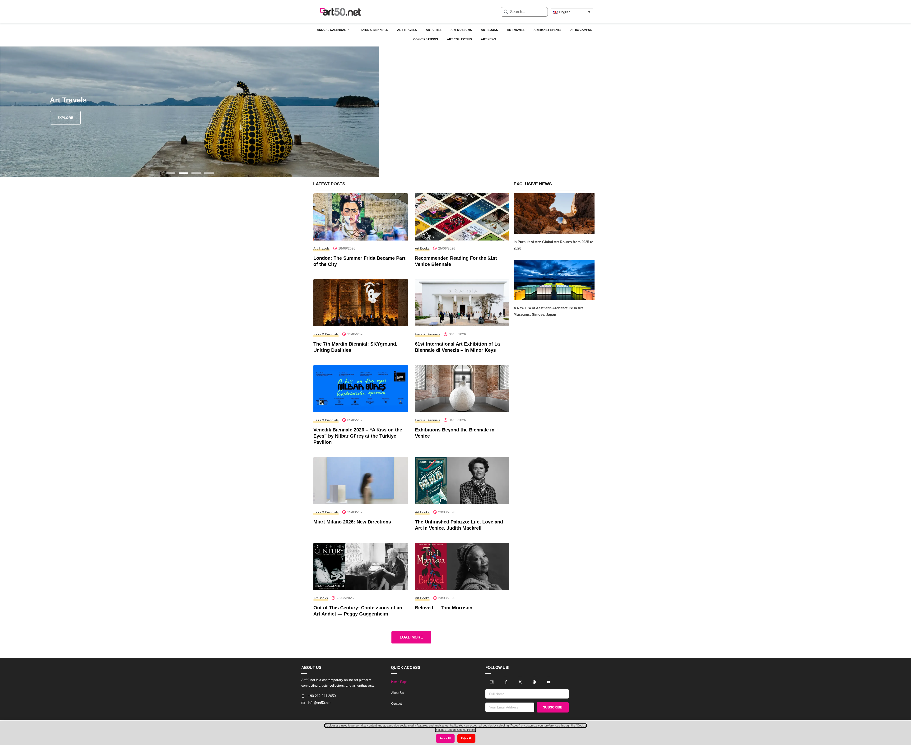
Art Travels (407, 30)
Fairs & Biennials (374, 30)
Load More (411, 637)
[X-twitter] (520, 682)
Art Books (489, 30)
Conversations (425, 39)
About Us (397, 692)
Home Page (399, 682)
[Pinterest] (534, 682)
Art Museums (461, 30)
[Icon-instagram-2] (491, 682)
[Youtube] (548, 682)
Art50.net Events (547, 30)
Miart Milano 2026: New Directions (352, 521)
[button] (170, 173)
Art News (488, 39)
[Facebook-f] (505, 682)
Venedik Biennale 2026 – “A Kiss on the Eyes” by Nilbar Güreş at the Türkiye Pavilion (357, 436)
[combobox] (524, 12)
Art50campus (581, 30)
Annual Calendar (331, 30)
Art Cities (434, 30)
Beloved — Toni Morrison (443, 607)
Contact (396, 703)
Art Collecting (459, 39)
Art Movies (516, 30)
